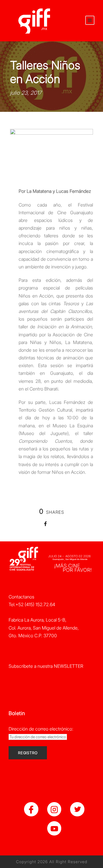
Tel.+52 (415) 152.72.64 (32, 604)
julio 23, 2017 (25, 93)
